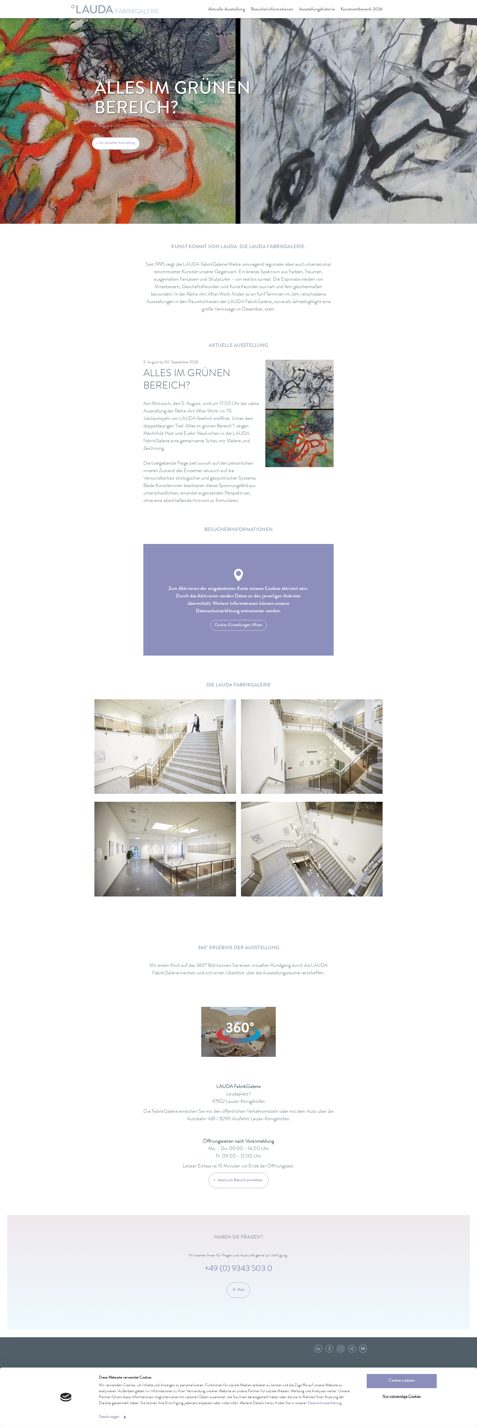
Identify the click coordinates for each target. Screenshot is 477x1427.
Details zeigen (109, 1417)
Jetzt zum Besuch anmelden (240, 1180)
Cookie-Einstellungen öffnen (239, 625)
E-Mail (238, 1290)
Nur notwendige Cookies (402, 1396)
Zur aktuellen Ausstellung (117, 143)
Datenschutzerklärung (325, 1403)
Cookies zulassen (402, 1381)
